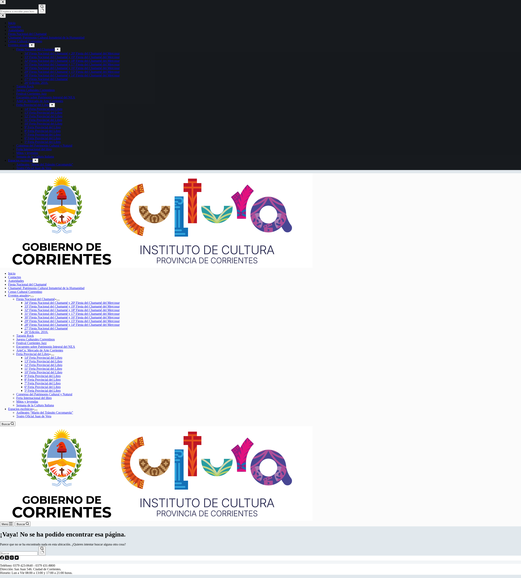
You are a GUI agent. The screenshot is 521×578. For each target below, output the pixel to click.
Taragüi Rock (25, 335)
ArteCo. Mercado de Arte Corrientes (39, 350)
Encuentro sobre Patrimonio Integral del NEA (45, 346)
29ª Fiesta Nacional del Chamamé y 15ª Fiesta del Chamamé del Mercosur (72, 321)
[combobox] (19, 553)
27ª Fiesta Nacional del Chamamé (46, 328)
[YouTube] (17, 558)
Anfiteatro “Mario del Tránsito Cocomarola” (44, 412)
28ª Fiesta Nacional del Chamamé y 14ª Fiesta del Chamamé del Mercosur (72, 324)
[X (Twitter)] (7, 558)
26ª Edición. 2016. (36, 332)
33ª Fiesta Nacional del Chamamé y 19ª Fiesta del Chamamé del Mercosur (72, 306)
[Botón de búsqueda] (42, 551)
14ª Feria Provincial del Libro (43, 357)
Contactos (14, 277)
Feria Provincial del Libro (32, 354)
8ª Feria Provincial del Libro (42, 379)
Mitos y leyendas (27, 401)
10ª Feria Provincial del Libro (43, 372)
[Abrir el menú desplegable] (32, 296)
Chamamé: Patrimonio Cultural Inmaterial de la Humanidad (46, 288)
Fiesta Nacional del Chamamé (27, 284)
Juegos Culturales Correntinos (35, 339)
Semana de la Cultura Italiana (35, 405)
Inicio (11, 273)
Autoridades (16, 280)
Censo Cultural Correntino (25, 291)
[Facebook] (2, 558)
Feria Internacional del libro (34, 398)
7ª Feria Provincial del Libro (42, 383)
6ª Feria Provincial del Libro (42, 387)
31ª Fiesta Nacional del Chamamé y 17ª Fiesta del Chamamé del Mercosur (72, 313)
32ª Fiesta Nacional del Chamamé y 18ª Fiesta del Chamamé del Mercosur (72, 310)
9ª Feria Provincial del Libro (42, 376)
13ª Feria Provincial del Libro (43, 361)
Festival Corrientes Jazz (31, 343)
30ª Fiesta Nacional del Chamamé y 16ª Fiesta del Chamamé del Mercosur (72, 317)
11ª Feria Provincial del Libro (43, 368)
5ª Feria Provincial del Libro (42, 390)
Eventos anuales (18, 295)
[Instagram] (12, 558)
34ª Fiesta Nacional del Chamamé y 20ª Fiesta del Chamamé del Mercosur (72, 302)
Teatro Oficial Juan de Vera (33, 416)
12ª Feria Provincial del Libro (43, 365)
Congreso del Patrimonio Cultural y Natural (44, 394)
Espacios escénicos (20, 409)
